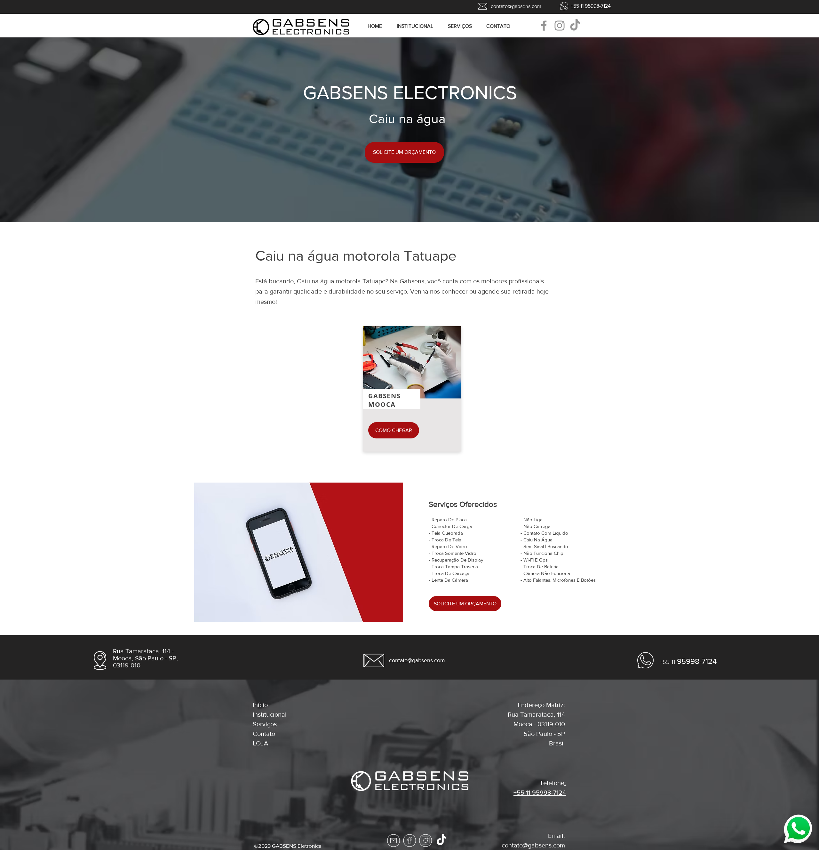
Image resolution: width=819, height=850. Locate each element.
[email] (393, 840)
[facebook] (409, 840)
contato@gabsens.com (533, 845)
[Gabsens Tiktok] (575, 25)
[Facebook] (544, 25)
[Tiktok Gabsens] (441, 840)
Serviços (265, 724)
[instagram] (425, 840)
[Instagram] (559, 25)
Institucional (270, 714)
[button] (462, 26)
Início (260, 704)
